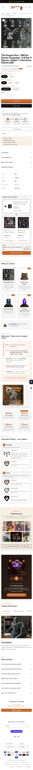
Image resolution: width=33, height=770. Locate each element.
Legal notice (12, 766)
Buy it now (16, 106)
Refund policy (9, 764)
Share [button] (4, 133)
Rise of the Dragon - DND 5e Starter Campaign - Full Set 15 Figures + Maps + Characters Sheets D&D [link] (9, 231)
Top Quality (6, 611)
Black (10, 82)
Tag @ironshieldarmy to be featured (18, 546)
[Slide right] (20, 51)
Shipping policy (24, 762)
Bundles (14, 13)
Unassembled (6, 89)
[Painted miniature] (4, 526)
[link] (10, 206)
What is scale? (8, 73)
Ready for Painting (18, 611)
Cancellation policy (20, 766)
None (4, 82)
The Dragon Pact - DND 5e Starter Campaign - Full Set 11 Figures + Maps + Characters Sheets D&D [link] (21, 203)
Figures (8, 13)
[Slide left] (13, 51)
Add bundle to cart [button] (16, 253)
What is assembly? (11, 86)
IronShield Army (15, 760)
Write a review (16, 710)
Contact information (14, 762)
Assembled (16, 89)
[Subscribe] (27, 726)
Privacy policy (17, 764)
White (16, 82)
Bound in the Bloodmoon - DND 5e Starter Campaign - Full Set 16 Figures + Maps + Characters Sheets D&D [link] (23, 231)
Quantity (3, 92)
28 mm (4, 76)
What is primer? (8, 79)
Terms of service (25, 764)
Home (2, 13)
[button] (3, 7)
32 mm (11, 76)
